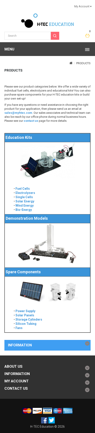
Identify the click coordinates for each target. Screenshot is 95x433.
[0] (88, 35)
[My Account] (90, 6)
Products (83, 63)
